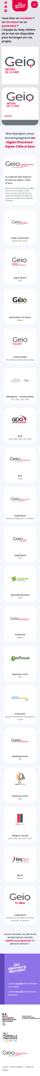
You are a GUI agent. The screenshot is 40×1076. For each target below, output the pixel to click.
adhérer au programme (18, 940)
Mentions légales (17, 1067)
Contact (5, 1067)
